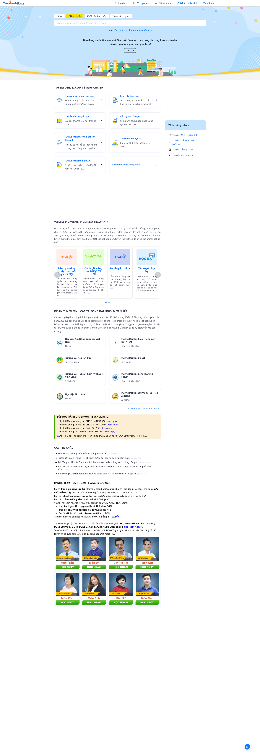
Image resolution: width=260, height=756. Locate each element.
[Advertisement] (107, 195)
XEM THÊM (63, 435)
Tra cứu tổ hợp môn (182, 149)
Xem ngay (112, 421)
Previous (57, 275)
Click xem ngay (132, 526)
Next (158, 275)
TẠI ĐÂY (115, 516)
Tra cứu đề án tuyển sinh (185, 135)
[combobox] (129, 23)
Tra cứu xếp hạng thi (182, 155)
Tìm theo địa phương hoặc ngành (131, 30)
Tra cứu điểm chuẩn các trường (184, 142)
